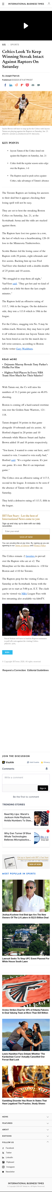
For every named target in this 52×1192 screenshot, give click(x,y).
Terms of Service (22, 545)
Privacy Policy (40, 545)
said (15, 283)
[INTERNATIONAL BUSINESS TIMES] (26, 4)
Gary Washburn (24, 348)
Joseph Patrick (12, 75)
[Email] (33, 85)
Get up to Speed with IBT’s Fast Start (32, 858)
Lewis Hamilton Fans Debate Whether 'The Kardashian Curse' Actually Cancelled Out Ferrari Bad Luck (23, 1057)
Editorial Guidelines (38, 670)
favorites (30, 556)
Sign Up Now (35, 864)
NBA (24, 593)
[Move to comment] (38, 85)
